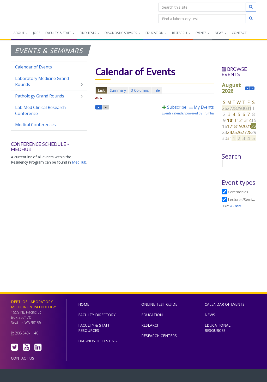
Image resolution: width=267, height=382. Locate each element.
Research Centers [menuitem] (159, 335)
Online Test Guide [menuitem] (159, 304)
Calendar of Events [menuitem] (33, 67)
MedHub (79, 162)
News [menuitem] (219, 33)
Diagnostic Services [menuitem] (121, 33)
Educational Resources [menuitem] (217, 328)
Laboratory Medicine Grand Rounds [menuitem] (42, 81)
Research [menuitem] (180, 33)
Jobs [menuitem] (36, 33)
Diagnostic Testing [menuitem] (97, 340)
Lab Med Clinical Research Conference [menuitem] (40, 110)
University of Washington (155, 376)
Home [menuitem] (83, 304)
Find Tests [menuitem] (88, 33)
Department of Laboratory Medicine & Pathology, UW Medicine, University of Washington (37, 13)
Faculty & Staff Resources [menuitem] (94, 328)
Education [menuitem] (154, 33)
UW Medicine (90, 376)
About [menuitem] (19, 33)
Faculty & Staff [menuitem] (58, 33)
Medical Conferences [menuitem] (35, 125)
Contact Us (22, 358)
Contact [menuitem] (239, 33)
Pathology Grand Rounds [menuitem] (39, 96)
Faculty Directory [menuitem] (97, 314)
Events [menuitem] (201, 33)
